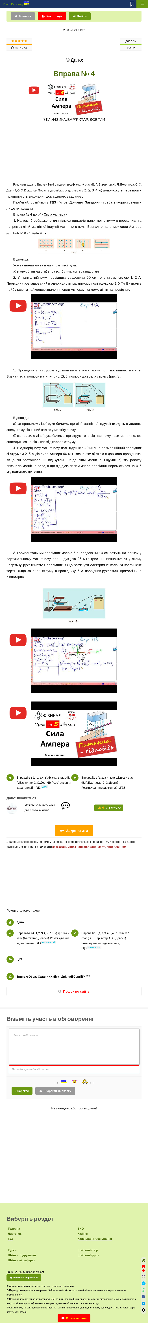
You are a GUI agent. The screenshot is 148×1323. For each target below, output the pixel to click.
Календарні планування (95, 1238)
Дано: (21, 922)
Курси (12, 1250)
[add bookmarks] (143, 1268)
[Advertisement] (74, 150)
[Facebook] (143, 1296)
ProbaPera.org (13, 4)
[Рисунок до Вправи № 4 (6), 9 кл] (74, 606)
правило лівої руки (37, 436)
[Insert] (63, 1082)
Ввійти (82, 16)
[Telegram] (143, 1283)
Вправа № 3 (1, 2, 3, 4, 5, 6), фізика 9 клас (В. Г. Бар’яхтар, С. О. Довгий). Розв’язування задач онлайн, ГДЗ (107, 782)
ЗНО (81, 1228)
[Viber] (143, 1276)
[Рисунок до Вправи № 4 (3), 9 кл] (74, 397)
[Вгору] (143, 1310)
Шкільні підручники (22, 1255)
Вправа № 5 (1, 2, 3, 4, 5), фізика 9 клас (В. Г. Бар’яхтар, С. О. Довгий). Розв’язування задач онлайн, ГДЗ (44, 782)
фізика (76, 184)
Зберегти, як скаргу (57, 1091)
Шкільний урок (88, 1255)
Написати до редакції (25, 1277)
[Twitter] (143, 1303)
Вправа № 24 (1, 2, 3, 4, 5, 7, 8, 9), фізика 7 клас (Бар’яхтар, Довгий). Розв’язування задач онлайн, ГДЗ (43, 938)
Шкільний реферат (21, 1260)
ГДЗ (19, 959)
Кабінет (83, 1233)
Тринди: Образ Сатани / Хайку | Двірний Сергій (50, 976)
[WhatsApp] (143, 1290)
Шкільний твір (88, 1250)
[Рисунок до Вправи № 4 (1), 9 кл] (74, 246)
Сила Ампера (54, 214)
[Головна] (143, 1260)
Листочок (14, 1233)
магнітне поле (34, 466)
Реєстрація (54, 16)
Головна (25, 16)
